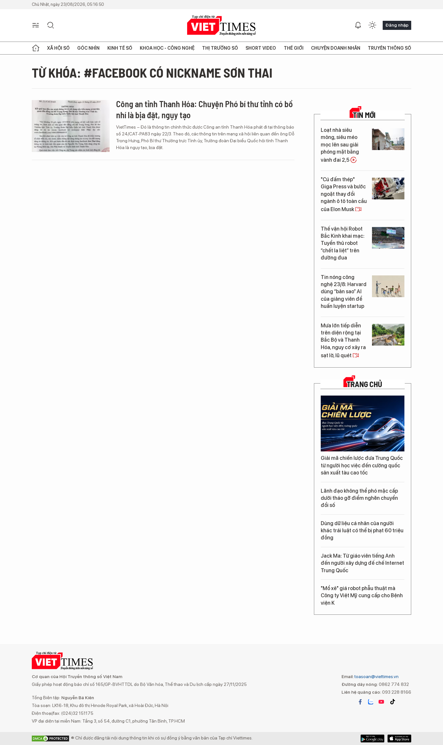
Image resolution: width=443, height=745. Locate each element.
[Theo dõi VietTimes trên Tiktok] (392, 702)
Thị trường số (220, 48)
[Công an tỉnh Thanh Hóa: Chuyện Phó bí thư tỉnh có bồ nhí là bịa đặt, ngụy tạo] (71, 126)
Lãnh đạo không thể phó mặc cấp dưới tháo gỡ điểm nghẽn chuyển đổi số (359, 498)
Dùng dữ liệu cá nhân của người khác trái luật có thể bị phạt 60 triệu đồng (362, 530)
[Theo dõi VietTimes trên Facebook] (360, 701)
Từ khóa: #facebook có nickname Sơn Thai (152, 72)
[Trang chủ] (36, 48)
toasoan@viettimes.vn (376, 676)
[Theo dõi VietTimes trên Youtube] (381, 702)
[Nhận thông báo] (358, 25)
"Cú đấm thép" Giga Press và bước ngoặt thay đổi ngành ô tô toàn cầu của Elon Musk (344, 194)
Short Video (260, 48)
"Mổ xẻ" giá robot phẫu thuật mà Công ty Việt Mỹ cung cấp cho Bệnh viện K (362, 595)
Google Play (399, 738)
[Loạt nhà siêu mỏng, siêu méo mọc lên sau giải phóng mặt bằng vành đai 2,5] (388, 139)
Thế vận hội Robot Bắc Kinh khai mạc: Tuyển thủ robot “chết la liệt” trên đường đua (343, 243)
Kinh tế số (119, 48)
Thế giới (294, 48)
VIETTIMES (221, 25)
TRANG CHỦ (364, 384)
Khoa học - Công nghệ (167, 48)
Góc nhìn (88, 48)
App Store (372, 738)
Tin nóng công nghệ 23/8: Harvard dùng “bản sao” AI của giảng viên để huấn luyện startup (343, 291)
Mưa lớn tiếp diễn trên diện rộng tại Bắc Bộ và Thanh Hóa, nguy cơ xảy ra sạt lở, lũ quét (343, 340)
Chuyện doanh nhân (335, 48)
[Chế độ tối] (372, 25)
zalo (370, 701)
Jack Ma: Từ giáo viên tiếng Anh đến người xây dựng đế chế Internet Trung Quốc (362, 563)
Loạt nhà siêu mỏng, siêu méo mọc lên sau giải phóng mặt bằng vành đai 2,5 (340, 145)
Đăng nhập (397, 25)
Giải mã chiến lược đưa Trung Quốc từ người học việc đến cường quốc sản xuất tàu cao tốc (362, 465)
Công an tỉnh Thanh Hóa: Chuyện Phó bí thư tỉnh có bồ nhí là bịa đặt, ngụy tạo (204, 109)
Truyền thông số (389, 48)
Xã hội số (58, 48)
